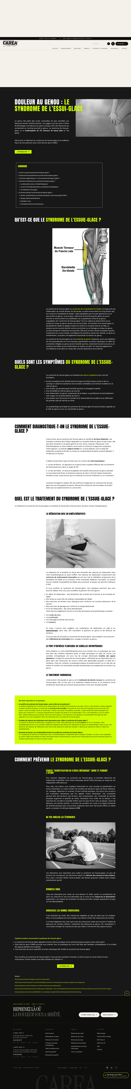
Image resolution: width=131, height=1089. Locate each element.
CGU (80, 1067)
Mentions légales (62, 1067)
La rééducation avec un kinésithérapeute (34, 184)
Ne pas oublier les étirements (30, 198)
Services (55, 48)
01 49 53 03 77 (17, 1040)
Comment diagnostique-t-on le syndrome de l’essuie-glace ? (39, 178)
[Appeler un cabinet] (113, 44)
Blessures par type (77, 1040)
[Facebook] (116, 1067)
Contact (124, 48)
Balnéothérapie (66, 48)
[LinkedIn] (111, 1067)
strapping (52, 622)
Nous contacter (108, 1015)
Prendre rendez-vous (88, 1015)
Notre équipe (101, 1033)
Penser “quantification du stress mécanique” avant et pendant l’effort (44, 195)
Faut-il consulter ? (77, 1052)
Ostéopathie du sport (52, 1036)
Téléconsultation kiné (52, 1048)
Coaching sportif (50, 1052)
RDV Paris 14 (101, 1043)
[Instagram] (107, 1067)
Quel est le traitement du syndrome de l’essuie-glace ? (37, 181)
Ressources (115, 48)
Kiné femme (78, 48)
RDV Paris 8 (101, 1040)
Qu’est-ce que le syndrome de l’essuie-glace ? (34, 173)
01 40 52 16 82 (17, 1054)
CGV (85, 1067)
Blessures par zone (77, 1036)
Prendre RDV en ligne (104, 1036)
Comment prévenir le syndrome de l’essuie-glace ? (36, 193)
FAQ (98, 1046)
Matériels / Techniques (101, 48)
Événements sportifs (51, 1055)
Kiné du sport (49, 1033)
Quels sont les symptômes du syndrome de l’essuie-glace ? (38, 175)
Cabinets (87, 48)
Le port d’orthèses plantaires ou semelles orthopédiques (39, 187)
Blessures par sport (77, 1033)
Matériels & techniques (78, 1043)
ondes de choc (55, 615)
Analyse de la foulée (51, 1040)
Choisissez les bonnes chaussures (32, 204)
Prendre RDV (121, 43)
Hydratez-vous (26, 201)
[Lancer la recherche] (108, 43)
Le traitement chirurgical (29, 190)
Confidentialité (73, 1067)
